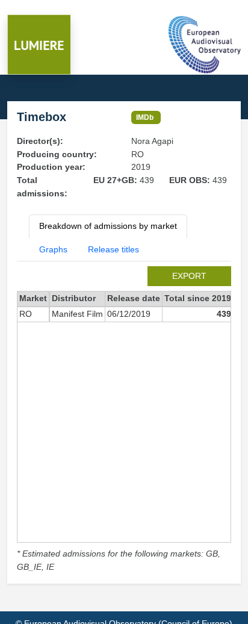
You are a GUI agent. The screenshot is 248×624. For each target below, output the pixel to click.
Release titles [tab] (113, 249)
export (189, 276)
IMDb (144, 117)
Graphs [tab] (53, 249)
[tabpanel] (124, 419)
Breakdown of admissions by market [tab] (108, 226)
